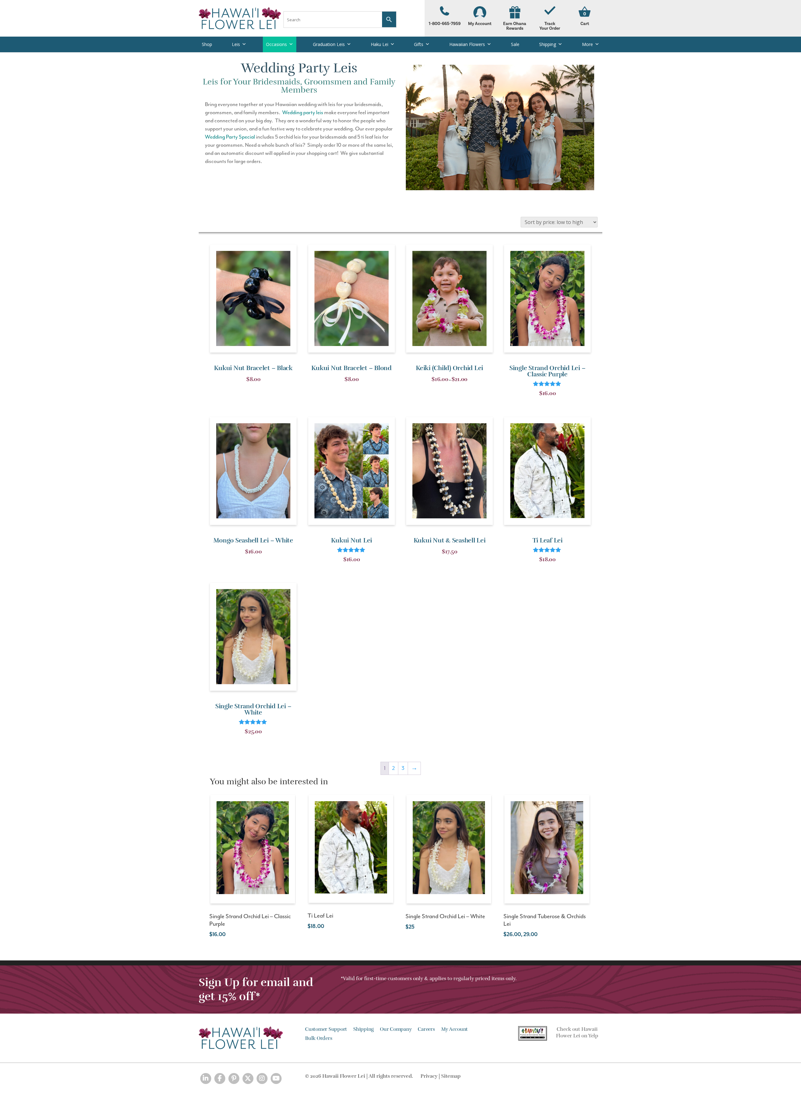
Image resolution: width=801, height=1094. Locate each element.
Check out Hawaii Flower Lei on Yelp (577, 1032)
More (587, 44)
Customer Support (326, 1029)
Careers (426, 1029)
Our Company (395, 1029)
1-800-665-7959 (445, 23)
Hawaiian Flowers (467, 44)
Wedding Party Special (230, 137)
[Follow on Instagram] (262, 1078)
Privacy (429, 1076)
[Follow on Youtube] (276, 1078)
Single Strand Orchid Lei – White (445, 916)
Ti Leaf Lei (320, 915)
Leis (236, 44)
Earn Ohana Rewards (514, 26)
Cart (584, 23)
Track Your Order (549, 26)
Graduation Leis (329, 44)
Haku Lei (379, 44)
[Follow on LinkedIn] (205, 1078)
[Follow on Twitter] (247, 1078)
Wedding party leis (302, 112)
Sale (515, 44)
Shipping (547, 44)
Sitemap (451, 1076)
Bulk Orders (318, 1038)
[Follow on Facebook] (219, 1078)
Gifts (418, 44)
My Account (480, 23)
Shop (207, 44)
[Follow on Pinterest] (233, 1078)
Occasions (276, 44)
